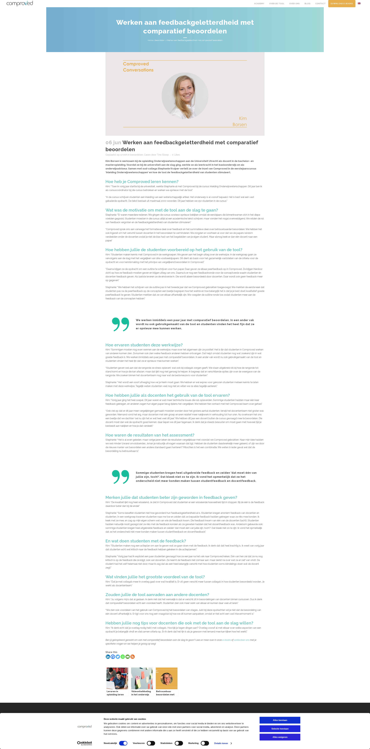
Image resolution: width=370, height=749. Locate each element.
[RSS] (132, 657)
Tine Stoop (163, 154)
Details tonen (221, 743)
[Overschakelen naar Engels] (359, 3)
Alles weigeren (280, 737)
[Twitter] (118, 657)
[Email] (127, 657)
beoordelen (160, 40)
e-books (226, 640)
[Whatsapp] (123, 657)
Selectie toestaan (280, 728)
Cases (147, 154)
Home (150, 40)
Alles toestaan (280, 720)
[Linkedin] (108, 657)
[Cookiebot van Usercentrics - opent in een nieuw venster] (84, 743)
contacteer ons (241, 640)
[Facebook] (113, 657)
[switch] (151, 743)
